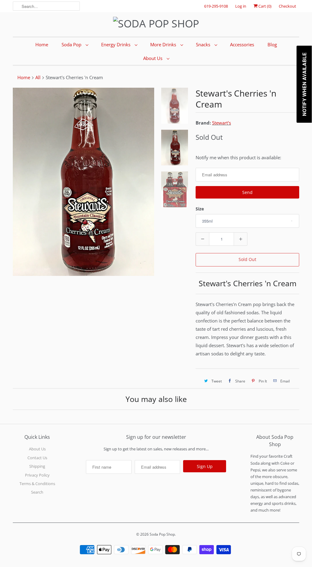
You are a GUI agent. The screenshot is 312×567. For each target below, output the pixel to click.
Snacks (203, 44)
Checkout (287, 6)
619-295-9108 (216, 6)
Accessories (242, 44)
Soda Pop (72, 44)
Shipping (37, 466)
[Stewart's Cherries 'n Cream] (83, 182)
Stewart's (221, 123)
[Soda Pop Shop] (156, 23)
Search (37, 492)
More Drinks (163, 44)
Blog (272, 44)
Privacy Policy (37, 475)
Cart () (264, 6)
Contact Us (37, 457)
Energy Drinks (116, 44)
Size (200, 209)
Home (41, 44)
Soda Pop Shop (162, 534)
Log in (240, 6)
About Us (153, 58)
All (38, 77)
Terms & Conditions (37, 483)
